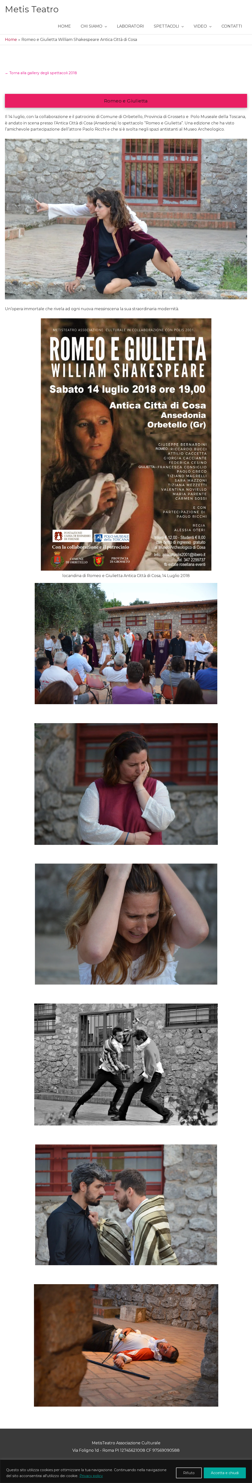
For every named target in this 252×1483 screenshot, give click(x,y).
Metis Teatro (32, 9)
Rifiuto (189, 1473)
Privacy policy (91, 1476)
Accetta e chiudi (225, 1473)
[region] (126, 1471)
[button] (94, 26)
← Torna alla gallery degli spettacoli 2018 (41, 73)
